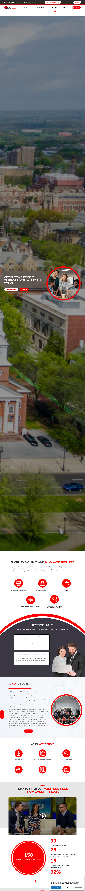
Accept (56, 887)
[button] (82, 877)
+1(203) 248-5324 (31, 2)
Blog (64, 7)
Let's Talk (2, 714)
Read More (28, 731)
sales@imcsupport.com (12, 2)
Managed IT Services (11, 289)
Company (53, 7)
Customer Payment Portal (53, 2)
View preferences (78, 887)
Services (26, 7)
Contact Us (76, 7)
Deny (67, 887)
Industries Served (39, 7)
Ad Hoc (77, 2)
